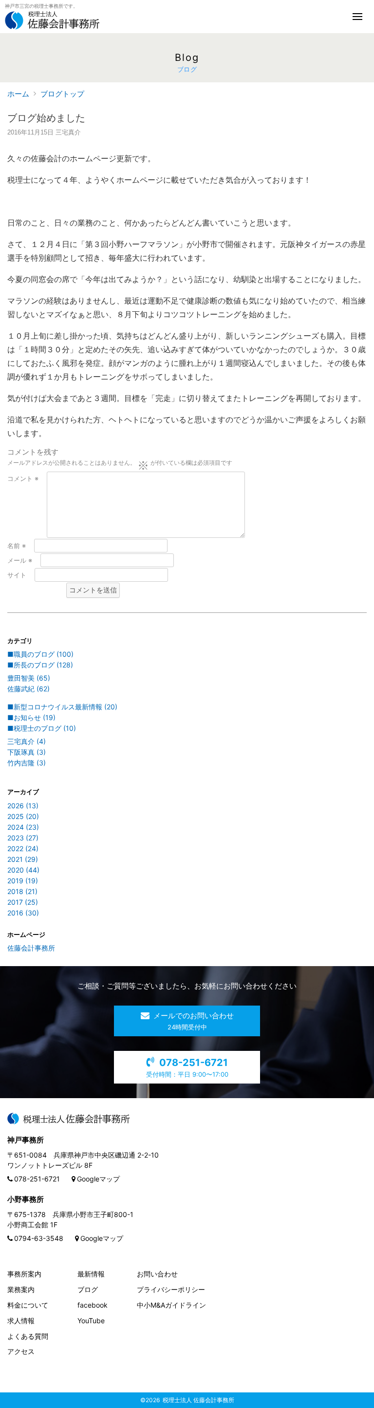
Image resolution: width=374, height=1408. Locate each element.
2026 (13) (22, 805)
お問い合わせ (157, 1274)
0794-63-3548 (38, 1238)
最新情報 (91, 1274)
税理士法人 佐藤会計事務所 (198, 1400)
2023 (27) (22, 838)
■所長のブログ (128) (40, 665)
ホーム (18, 93)
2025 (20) (23, 816)
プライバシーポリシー (171, 1289)
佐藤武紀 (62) (28, 689)
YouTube (91, 1320)
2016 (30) (23, 913)
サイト (16, 575)
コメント (22, 478)
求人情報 (21, 1320)
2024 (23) (23, 827)
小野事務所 (25, 1199)
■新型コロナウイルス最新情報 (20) (62, 707)
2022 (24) (22, 848)
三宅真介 (68, 132)
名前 (16, 546)
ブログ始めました (46, 118)
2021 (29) (22, 859)
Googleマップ (98, 1179)
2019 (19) (22, 880)
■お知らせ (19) (31, 717)
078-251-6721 (37, 1179)
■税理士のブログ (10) (41, 728)
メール (19, 560)
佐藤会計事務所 (31, 948)
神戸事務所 (25, 1139)
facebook (92, 1305)
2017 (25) (22, 902)
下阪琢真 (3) (26, 752)
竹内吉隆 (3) (26, 763)
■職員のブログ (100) (40, 654)
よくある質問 (27, 1336)
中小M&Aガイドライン (171, 1305)
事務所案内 (24, 1274)
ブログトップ (62, 93)
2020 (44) (23, 870)
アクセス (21, 1351)
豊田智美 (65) (28, 678)
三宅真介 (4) (26, 741)
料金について (27, 1305)
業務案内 (21, 1289)
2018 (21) (22, 891)
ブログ (87, 1289)
